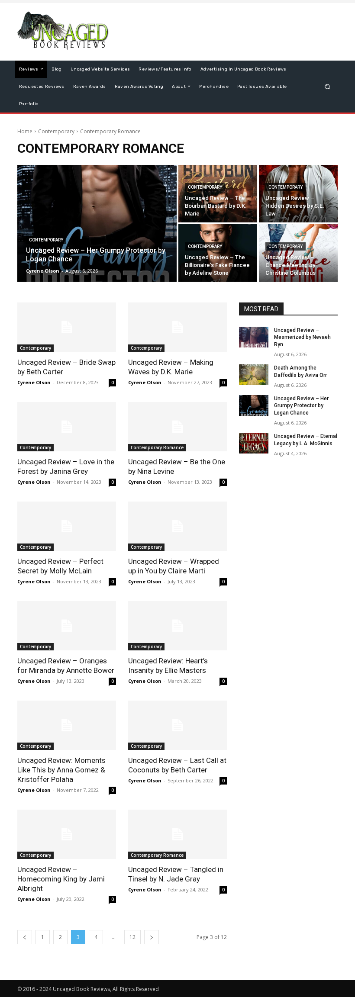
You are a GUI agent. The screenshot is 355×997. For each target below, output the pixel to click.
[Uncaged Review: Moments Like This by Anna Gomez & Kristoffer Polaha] (66, 725)
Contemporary (56, 131)
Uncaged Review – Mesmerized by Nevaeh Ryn (302, 337)
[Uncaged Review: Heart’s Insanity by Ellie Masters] (177, 625)
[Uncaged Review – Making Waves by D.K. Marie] (177, 327)
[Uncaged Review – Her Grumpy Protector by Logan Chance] (97, 223)
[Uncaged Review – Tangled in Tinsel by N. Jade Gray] (177, 834)
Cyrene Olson (34, 382)
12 (132, 937)
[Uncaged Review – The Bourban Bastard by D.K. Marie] (217, 193)
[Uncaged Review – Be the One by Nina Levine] (177, 426)
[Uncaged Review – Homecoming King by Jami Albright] (66, 834)
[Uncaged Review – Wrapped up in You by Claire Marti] (177, 526)
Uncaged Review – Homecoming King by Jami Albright (61, 879)
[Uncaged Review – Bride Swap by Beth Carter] (66, 327)
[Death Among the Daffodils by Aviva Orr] (253, 374)
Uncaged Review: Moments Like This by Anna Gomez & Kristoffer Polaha (61, 770)
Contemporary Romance (157, 447)
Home (24, 131)
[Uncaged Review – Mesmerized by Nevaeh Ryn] (253, 337)
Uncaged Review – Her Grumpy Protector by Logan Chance (301, 406)
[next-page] (151, 937)
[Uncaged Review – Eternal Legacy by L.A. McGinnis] (253, 443)
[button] (327, 86)
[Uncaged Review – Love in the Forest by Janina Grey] (66, 426)
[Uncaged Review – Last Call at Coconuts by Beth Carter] (177, 725)
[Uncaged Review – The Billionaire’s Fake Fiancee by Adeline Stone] (217, 253)
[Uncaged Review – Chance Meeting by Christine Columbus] (298, 253)
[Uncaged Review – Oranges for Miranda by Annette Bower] (66, 625)
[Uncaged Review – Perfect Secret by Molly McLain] (66, 526)
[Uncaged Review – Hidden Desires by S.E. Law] (298, 193)
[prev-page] (24, 937)
